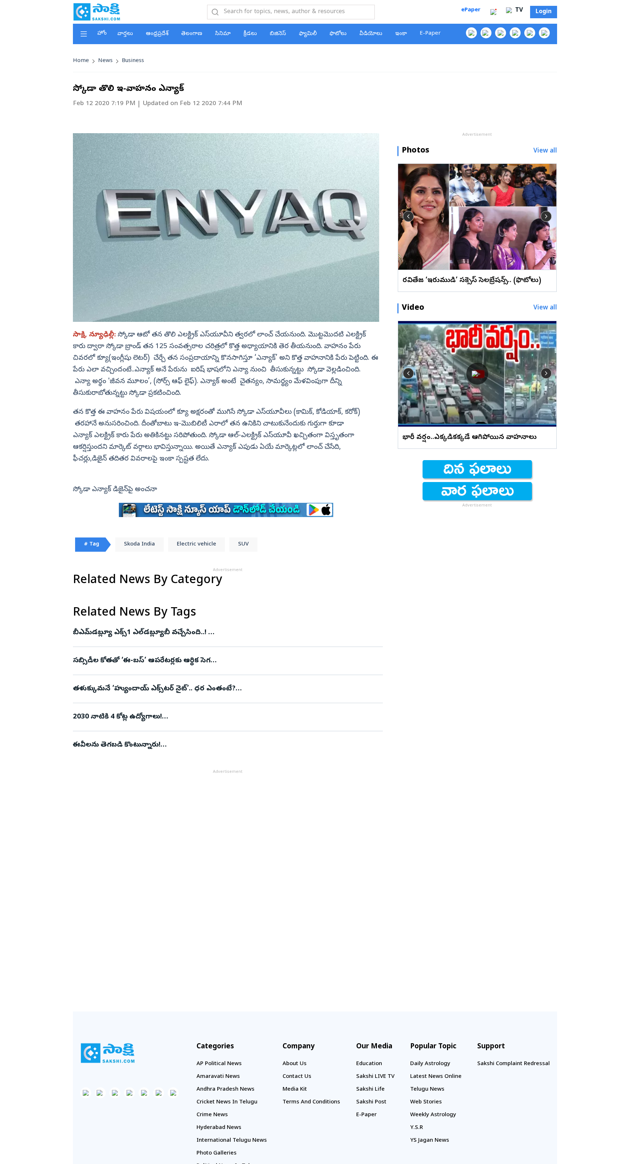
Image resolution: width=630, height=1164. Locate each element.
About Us (295, 1064)
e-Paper (430, 33)
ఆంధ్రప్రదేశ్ (157, 34)
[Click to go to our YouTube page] (529, 32)
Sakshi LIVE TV (375, 1076)
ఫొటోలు (338, 34)
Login (544, 12)
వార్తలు (125, 34)
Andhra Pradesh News (225, 1089)
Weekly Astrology (433, 1115)
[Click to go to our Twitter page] (500, 32)
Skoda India (139, 544)
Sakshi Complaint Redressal (513, 1064)
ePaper (471, 10)
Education (369, 1064)
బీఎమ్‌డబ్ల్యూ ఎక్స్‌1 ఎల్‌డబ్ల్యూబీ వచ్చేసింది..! (211, 632)
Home (81, 61)
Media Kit (295, 1089)
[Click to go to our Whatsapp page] (486, 32)
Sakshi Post (371, 1102)
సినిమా (223, 34)
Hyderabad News (219, 1128)
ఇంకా (401, 34)
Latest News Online (436, 1076)
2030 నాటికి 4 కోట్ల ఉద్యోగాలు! (222, 717)
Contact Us (297, 1076)
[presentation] (408, 216)
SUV (243, 544)
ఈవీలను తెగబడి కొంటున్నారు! (223, 745)
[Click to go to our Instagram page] (515, 32)
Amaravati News (218, 1076)
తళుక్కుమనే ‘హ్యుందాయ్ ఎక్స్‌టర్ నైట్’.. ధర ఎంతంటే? (221, 689)
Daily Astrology (430, 1064)
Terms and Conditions (311, 1102)
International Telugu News (232, 1140)
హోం (102, 33)
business (133, 61)
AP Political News (219, 1064)
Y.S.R (416, 1128)
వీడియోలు (370, 34)
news (105, 61)
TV (518, 11)
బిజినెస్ (278, 34)
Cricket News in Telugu (227, 1102)
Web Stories (426, 1102)
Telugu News (427, 1089)
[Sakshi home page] (107, 1053)
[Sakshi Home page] (96, 11)
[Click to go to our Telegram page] (158, 1092)
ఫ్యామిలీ (308, 34)
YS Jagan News (429, 1140)
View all (545, 151)
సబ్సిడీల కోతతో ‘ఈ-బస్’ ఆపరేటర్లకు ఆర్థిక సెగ (223, 661)
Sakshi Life (370, 1089)
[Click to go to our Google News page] (544, 32)
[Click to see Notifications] (493, 12)
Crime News (212, 1115)
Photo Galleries (217, 1153)
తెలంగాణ (191, 34)
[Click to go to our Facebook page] (471, 32)
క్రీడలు (250, 34)
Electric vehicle (196, 544)
